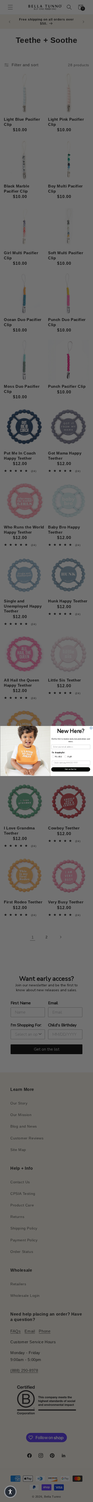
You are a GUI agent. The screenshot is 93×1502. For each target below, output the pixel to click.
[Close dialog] (91, 728)
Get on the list (70, 769)
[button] (10, 1492)
